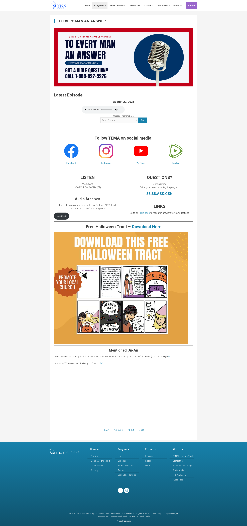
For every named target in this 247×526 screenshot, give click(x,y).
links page (145, 213)
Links (141, 430)
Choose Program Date (123, 116)
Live (119, 456)
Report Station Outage (182, 465)
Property (94, 470)
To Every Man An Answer (125, 467)
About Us (178, 5)
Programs (99, 5)
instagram (126, 490)
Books (148, 461)
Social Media (178, 470)
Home (87, 5)
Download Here (146, 226)
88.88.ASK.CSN (159, 194)
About (131, 430)
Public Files (178, 480)
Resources (135, 5)
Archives (61, 216)
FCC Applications (180, 475)
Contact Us (162, 5)
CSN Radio (58, 5)
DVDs (147, 465)
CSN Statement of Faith (183, 456)
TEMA (106, 430)
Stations (148, 5)
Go (142, 120)
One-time (95, 456)
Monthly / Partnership (100, 461)
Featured (149, 456)
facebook (120, 490)
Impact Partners (117, 5)
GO (170, 356)
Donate (191, 5)
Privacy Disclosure (123, 521)
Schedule (122, 461)
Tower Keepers (97, 465)
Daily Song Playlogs (127, 475)
